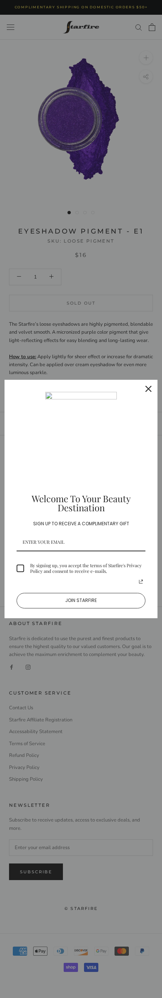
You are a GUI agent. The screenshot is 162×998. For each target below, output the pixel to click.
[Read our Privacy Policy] (140, 581)
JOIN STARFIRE (81, 600)
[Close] (148, 389)
